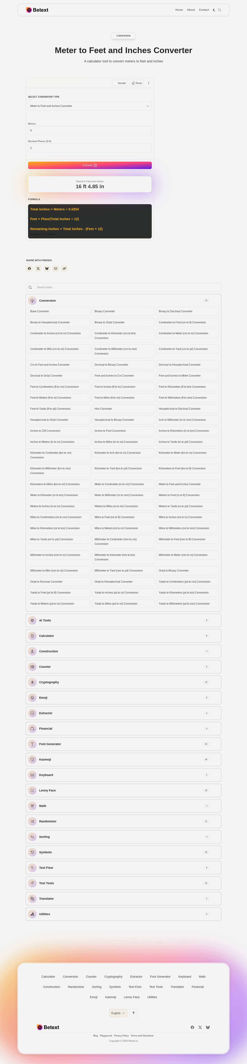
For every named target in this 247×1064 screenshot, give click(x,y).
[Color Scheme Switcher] (214, 9)
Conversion (123, 36)
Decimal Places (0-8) (39, 141)
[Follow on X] (200, 1027)
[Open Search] (219, 10)
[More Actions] (149, 83)
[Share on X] (38, 268)
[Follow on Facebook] (192, 1027)
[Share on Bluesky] (47, 268)
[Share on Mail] (55, 268)
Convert (87, 165)
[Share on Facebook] (29, 268)
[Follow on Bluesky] (207, 1027)
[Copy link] (64, 268)
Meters (32, 123)
